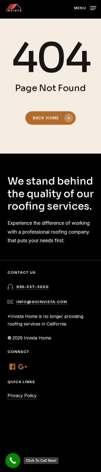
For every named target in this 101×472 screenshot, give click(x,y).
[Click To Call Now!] (12, 460)
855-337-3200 (32, 286)
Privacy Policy (22, 395)
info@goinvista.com (41, 302)
